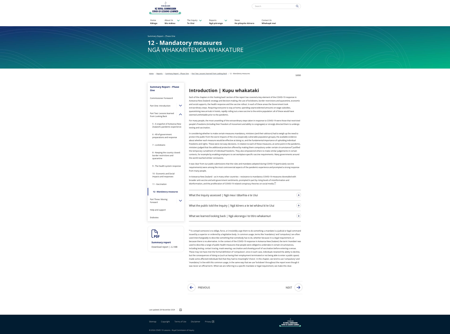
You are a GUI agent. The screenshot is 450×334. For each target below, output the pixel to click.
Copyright (165, 322)
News (244, 22)
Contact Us (269, 22)
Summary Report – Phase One (177, 73)
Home (153, 22)
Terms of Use (180, 322)
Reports (216, 22)
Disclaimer (195, 322)
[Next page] (298, 287)
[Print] (180, 309)
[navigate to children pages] (178, 20)
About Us (170, 22)
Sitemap (152, 322)
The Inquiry (192, 22)
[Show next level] (180, 105)
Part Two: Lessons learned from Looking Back (209, 73)
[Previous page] (191, 287)
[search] (298, 6)
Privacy (208, 322)
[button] (166, 239)
